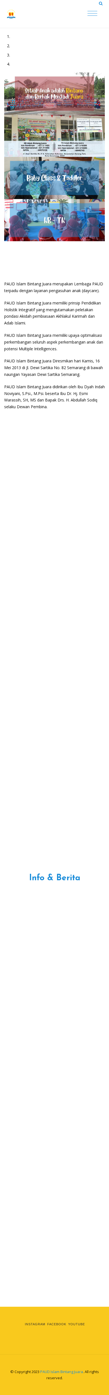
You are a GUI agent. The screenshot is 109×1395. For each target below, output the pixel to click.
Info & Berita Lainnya (55, 909)
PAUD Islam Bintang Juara (61, 1371)
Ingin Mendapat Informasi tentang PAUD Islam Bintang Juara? (54, 1290)
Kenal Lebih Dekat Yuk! (65, 672)
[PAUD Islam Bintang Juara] (33, 14)
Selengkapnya (33, 426)
